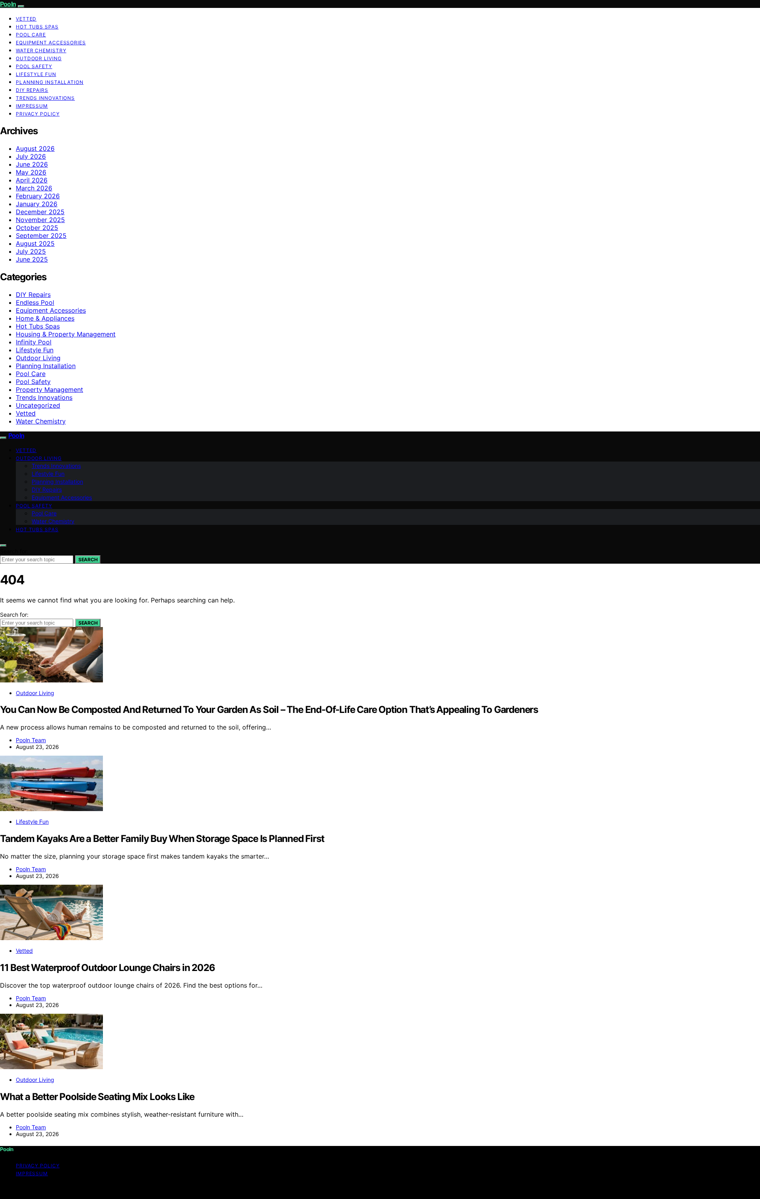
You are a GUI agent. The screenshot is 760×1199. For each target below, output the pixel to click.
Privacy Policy (38, 114)
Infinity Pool (33, 342)
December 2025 (40, 212)
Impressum (32, 106)
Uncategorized (38, 405)
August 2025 (35, 243)
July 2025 (31, 251)
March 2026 (34, 188)
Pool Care (31, 35)
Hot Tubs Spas (37, 27)
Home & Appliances (45, 318)
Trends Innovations (45, 98)
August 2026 (35, 148)
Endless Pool (35, 302)
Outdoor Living (39, 58)
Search (87, 559)
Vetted (26, 19)
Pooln (8, 4)
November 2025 (40, 220)
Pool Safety (34, 66)
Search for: (14, 551)
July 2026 (31, 156)
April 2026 (32, 180)
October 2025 (37, 228)
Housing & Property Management (66, 334)
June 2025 (32, 259)
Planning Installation (50, 82)
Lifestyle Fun (36, 74)
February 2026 (38, 196)
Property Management (49, 389)
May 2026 (31, 172)
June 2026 (32, 164)
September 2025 (41, 235)
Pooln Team (31, 740)
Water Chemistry (41, 50)
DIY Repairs (32, 90)
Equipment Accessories (51, 43)
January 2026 (36, 204)
